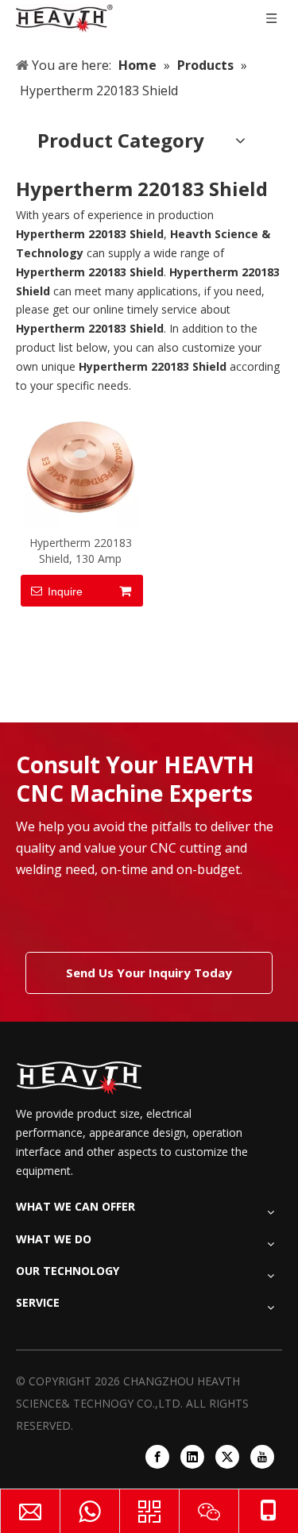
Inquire (65, 591)
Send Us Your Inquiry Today (149, 972)
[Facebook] (157, 1457)
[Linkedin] (192, 1457)
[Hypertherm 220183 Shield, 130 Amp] (81, 465)
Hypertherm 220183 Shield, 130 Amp (80, 550)
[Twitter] (227, 1457)
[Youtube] (262, 1457)
